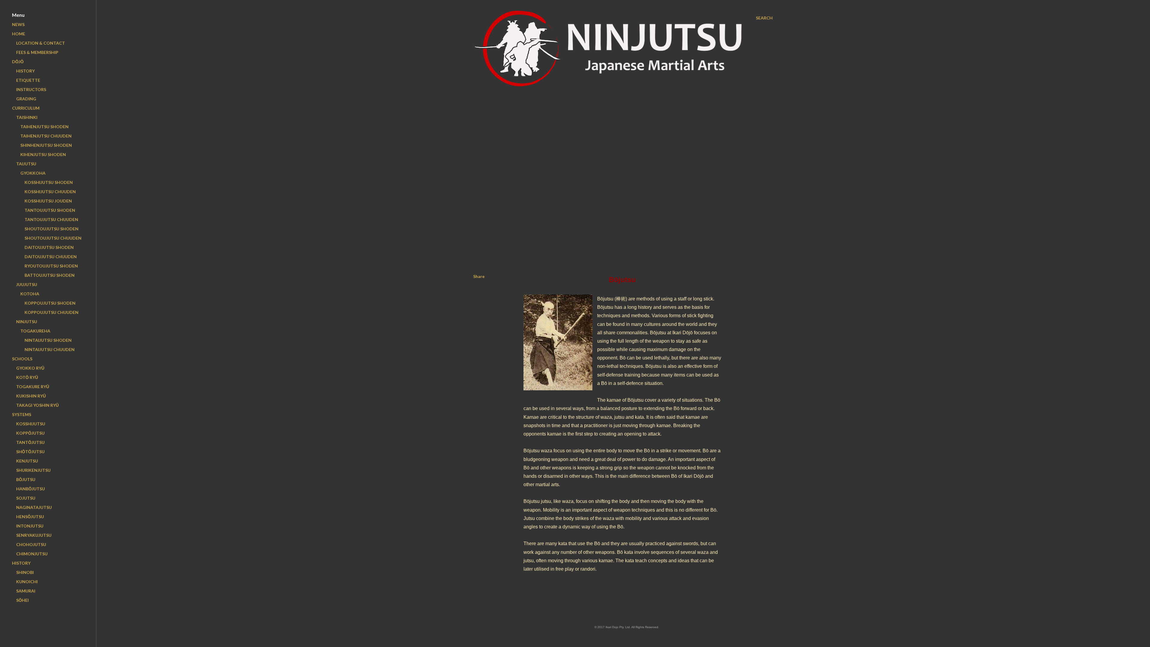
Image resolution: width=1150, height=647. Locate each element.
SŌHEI (22, 600)
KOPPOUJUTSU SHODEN (50, 303)
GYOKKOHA (33, 173)
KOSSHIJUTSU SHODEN (49, 182)
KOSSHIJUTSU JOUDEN (48, 200)
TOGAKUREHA (35, 330)
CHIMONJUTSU (32, 553)
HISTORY (25, 70)
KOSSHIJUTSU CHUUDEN (50, 191)
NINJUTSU (26, 321)
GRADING (26, 98)
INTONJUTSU (29, 525)
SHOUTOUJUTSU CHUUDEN (53, 238)
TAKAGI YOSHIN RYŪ (37, 405)
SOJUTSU (25, 498)
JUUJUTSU (26, 284)
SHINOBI (25, 572)
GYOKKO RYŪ (30, 368)
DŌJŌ (18, 61)
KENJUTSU (27, 460)
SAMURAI (25, 590)
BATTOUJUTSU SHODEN (50, 275)
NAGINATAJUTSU (34, 507)
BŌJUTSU (25, 479)
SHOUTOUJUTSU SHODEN (51, 228)
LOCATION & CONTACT (40, 43)
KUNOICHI (27, 581)
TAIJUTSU (26, 163)
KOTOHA (29, 293)
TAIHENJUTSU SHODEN (44, 126)
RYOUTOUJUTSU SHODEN (51, 265)
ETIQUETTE (28, 80)
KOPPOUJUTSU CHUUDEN (51, 312)
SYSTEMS (21, 414)
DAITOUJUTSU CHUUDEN (51, 256)
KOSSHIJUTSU (30, 423)
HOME (18, 33)
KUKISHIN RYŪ (31, 395)
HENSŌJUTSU (30, 516)
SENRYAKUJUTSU (34, 535)
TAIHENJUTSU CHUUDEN (46, 135)
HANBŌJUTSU (30, 488)
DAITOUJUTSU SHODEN (49, 247)
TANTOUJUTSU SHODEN (50, 210)
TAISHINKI (26, 117)
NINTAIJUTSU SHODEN (48, 340)
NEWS (18, 24)
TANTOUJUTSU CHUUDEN (51, 219)
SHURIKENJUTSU (33, 470)
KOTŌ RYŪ (27, 377)
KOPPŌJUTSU (30, 433)
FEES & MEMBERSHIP (37, 52)
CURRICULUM (26, 108)
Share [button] (479, 276)
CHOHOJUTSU (31, 544)
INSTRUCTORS (31, 89)
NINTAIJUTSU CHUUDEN (50, 349)
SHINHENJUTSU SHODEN (46, 145)
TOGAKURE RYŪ (32, 386)
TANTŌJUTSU (30, 442)
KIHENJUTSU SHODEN (43, 154)
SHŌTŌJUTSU (30, 451)
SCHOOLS (22, 358)
